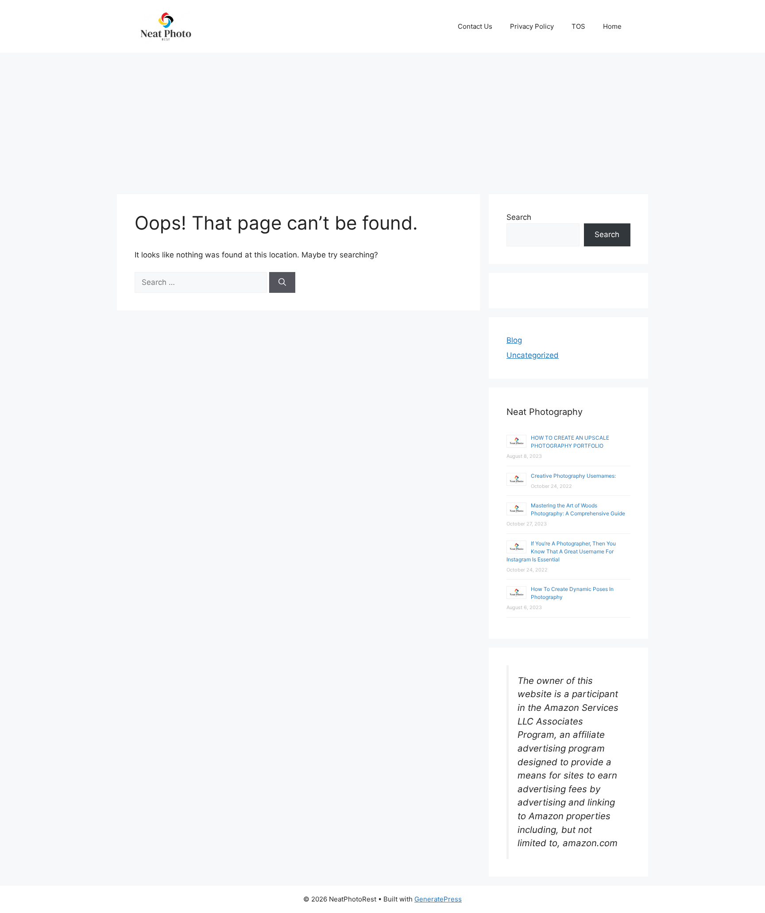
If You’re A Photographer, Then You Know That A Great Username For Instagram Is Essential (561, 551)
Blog (514, 340)
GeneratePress (438, 899)
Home (612, 26)
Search (518, 217)
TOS (578, 26)
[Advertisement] (382, 119)
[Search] (282, 282)
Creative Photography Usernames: (573, 475)
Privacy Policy (532, 26)
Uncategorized (532, 355)
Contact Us (475, 26)
